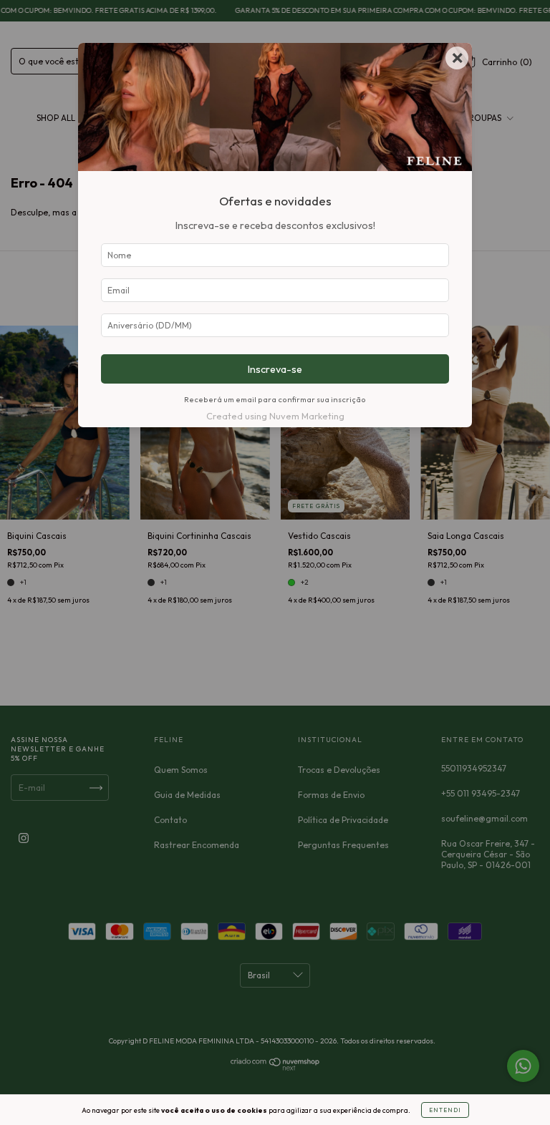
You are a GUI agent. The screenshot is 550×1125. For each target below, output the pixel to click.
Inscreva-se (275, 369)
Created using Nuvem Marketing (275, 416)
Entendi (445, 1110)
